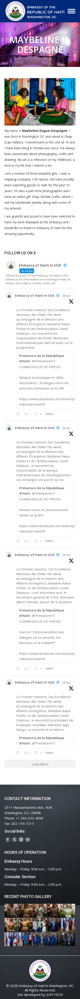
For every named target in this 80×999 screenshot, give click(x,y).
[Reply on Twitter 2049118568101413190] (19, 414)
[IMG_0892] (54, 911)
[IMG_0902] (11, 911)
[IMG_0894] (40, 911)
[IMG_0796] (68, 925)
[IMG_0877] (26, 925)
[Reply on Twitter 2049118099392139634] (19, 669)
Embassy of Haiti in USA (34, 295)
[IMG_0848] (54, 925)
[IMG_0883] (11, 925)
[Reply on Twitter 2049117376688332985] (19, 753)
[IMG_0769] (54, 939)
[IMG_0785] (11, 939)
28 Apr (66, 296)
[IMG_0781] (26, 939)
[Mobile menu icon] (71, 11)
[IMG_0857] (40, 925)
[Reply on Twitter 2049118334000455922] (19, 541)
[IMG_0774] (40, 939)
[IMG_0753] (68, 939)
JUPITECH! (55, 994)
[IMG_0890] (68, 911)
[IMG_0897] (26, 911)
